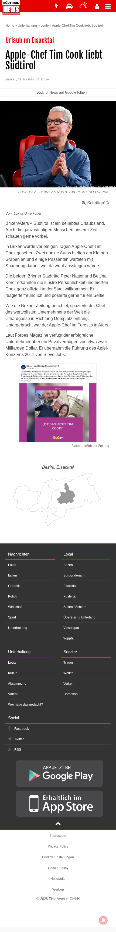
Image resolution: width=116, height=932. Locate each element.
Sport (12, 617)
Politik (12, 596)
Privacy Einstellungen (58, 857)
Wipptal (68, 638)
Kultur (12, 673)
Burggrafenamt (74, 575)
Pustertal (69, 596)
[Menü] (110, 6)
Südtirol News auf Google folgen (61, 92)
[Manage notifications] (103, 920)
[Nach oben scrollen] (58, 824)
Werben (58, 889)
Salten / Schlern (75, 607)
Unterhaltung (27, 25)
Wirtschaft (15, 607)
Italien (12, 575)
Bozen (68, 565)
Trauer (68, 662)
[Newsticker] (56, 6)
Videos (13, 694)
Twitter (19, 739)
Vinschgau (71, 628)
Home (9, 25)
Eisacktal (70, 586)
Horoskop (70, 694)
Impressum (58, 835)
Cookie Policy (58, 867)
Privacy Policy (58, 846)
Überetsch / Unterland (79, 617)
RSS (17, 750)
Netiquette (58, 878)
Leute (44, 25)
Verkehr (69, 683)
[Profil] (97, 6)
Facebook (21, 729)
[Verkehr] (69, 6)
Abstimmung (17, 683)
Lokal (12, 565)
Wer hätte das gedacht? (25, 704)
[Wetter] (84, 6)
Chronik (14, 586)
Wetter (68, 673)
